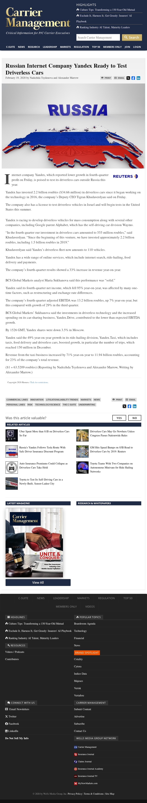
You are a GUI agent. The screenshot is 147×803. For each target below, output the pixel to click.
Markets (65, 47)
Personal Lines (16, 405)
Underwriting (87, 405)
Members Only (112, 47)
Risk (30, 405)
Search (133, 37)
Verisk (77, 688)
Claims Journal (84, 761)
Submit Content (82, 709)
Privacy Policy (75, 793)
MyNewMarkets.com (87, 783)
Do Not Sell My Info (17, 738)
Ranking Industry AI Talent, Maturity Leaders (105, 27)
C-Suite (10, 47)
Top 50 (96, 47)
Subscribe (79, 723)
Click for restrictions (39, 382)
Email (120, 78)
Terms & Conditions (94, 793)
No (134, 418)
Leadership (50, 47)
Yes (119, 418)
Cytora (77, 666)
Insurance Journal (86, 754)
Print (107, 78)
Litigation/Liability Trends (62, 400)
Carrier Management (87, 746)
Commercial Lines (17, 400)
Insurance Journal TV (88, 775)
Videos (90, 606)
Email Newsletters (19, 709)
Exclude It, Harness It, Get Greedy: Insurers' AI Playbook (40, 631)
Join (127, 47)
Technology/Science (47, 405)
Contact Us (80, 731)
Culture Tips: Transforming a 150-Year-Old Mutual (107, 9)
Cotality (78, 659)
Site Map (109, 793)
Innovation (36, 400)
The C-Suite (69, 405)
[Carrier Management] (38, 18)
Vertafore (79, 695)
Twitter (12, 716)
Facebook (13, 723)
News (21, 47)
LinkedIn (12, 731)
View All (38, 582)
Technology (80, 631)
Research (34, 47)
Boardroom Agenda (84, 623)
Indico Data (80, 673)
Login (137, 47)
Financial (79, 638)
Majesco (78, 681)
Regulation (81, 47)
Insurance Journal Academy (90, 768)
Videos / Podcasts (14, 652)
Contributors (12, 659)
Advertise (79, 716)
